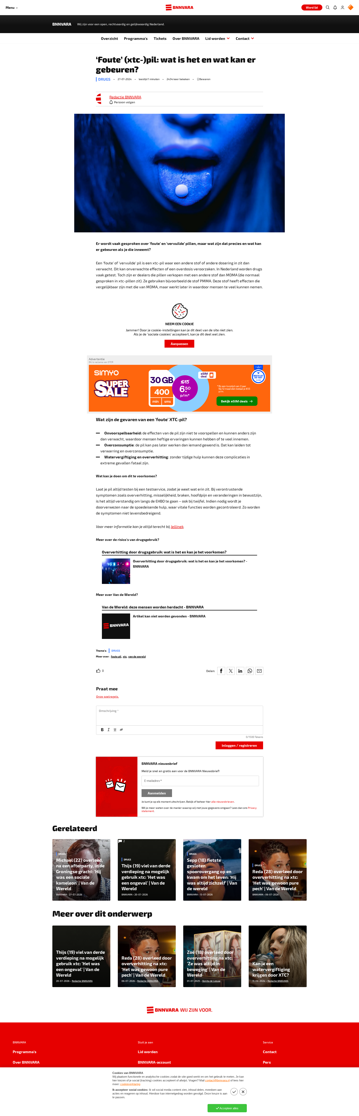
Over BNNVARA (186, 38)
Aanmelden (157, 793)
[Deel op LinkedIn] (240, 671)
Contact (242, 38)
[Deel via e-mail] (259, 671)
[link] (101, 99)
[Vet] (102, 730)
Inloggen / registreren (239, 745)
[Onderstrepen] (115, 730)
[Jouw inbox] (335, 7)
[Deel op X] (230, 671)
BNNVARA (61, 24)
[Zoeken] (327, 7)
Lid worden (215, 38)
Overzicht (109, 38)
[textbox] (179, 715)
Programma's (136, 38)
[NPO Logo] (350, 7)
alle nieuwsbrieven (222, 801)
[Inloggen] (342, 7)
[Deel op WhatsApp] (250, 671)
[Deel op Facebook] (221, 671)
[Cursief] (109, 730)
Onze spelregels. (107, 696)
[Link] (121, 730)
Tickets (160, 38)
